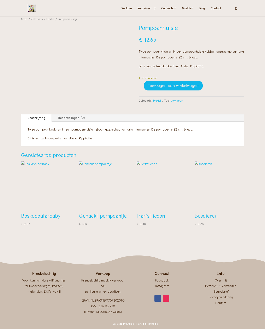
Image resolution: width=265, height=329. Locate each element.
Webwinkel (144, 8)
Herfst (50, 19)
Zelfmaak (37, 19)
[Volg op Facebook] (157, 298)
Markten (187, 8)
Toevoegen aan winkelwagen (173, 85)
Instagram (162, 286)
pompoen (177, 100)
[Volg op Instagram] (166, 298)
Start (24, 19)
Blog (202, 8)
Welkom (127, 8)
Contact (216, 8)
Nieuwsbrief (221, 291)
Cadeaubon (168, 8)
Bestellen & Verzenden (220, 286)
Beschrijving (36, 118)
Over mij (221, 280)
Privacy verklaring (221, 297)
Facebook (162, 280)
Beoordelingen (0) (71, 118)
